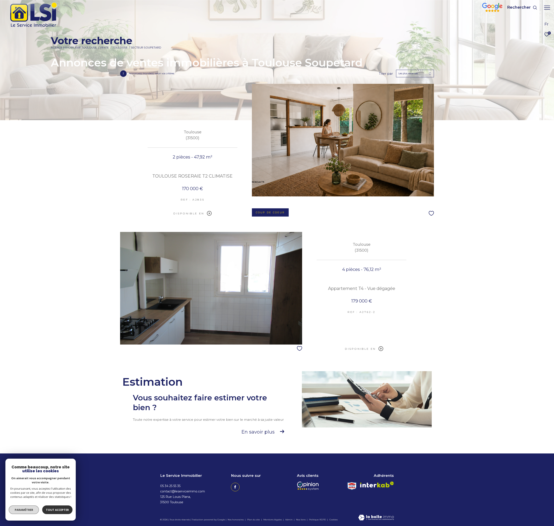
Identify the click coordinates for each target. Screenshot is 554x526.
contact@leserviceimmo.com (182, 491)
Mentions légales (272, 519)
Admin (289, 519)
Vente (104, 47)
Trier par (386, 74)
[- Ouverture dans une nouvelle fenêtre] (308, 486)
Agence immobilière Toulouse (74, 47)
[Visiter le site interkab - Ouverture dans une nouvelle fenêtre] (377, 484)
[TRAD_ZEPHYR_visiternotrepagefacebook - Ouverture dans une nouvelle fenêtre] (235, 487)
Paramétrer (24, 510)
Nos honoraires (236, 519)
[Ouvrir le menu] (547, 7)
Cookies (333, 519)
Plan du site (254, 519)
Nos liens (301, 519)
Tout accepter (57, 510)
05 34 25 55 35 (170, 486)
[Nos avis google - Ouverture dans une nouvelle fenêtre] (492, 11)
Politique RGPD (317, 519)
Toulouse (119, 47)
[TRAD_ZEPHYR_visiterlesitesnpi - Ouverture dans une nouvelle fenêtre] (352, 486)
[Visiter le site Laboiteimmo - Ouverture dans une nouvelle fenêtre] (376, 518)
